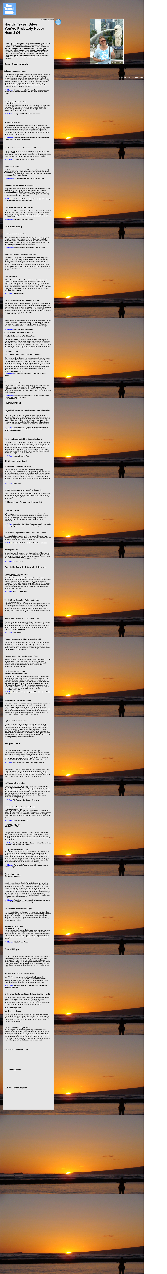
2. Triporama (9, 103)
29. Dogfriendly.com (13, 737)
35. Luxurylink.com (13, 876)
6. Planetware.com (12, 193)
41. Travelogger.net (13, 1069)
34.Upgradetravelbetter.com (16, 850)
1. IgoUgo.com (10, 71)
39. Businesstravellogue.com (17, 1028)
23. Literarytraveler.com (15, 602)
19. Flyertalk (10, 514)
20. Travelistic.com (12, 536)
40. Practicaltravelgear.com (16, 1049)
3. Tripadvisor (10, 125)
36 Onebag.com (11, 958)
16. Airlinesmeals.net (13, 430)
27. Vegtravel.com (12, 689)
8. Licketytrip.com (12, 245)
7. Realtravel (10, 216)
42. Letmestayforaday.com (15, 1088)
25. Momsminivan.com (14, 649)
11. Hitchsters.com (12, 313)
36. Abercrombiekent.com (16, 896)
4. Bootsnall (9, 153)
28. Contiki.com (11, 707)
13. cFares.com (11, 351)
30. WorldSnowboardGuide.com (18, 758)
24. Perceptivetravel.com (15, 629)
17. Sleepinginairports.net (16, 461)
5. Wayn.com (9, 173)
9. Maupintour (10, 267)
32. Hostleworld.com (13, 809)
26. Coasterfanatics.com (15, 671)
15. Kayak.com (10, 399)
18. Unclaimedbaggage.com (16, 490)
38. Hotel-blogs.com (12, 1008)
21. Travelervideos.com (15, 558)
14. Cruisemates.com (13, 371)
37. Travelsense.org (13, 978)
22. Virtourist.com (12, 576)
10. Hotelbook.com (13, 290)
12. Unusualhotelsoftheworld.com (18, 333)
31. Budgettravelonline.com (16, 788)
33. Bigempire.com (12, 824)
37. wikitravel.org (12, 929)
